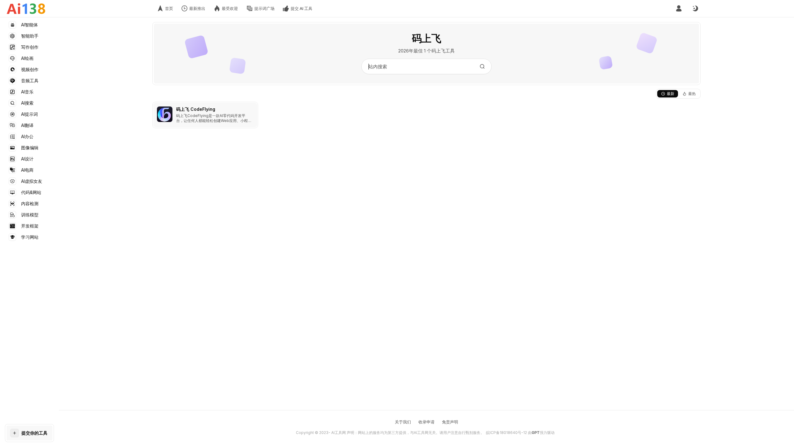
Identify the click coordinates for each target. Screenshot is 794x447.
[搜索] (482, 66)
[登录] (679, 8)
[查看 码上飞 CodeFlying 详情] (205, 115)
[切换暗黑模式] (695, 8)
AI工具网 (338, 432)
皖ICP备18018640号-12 (506, 432)
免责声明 (450, 421)
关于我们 (403, 421)
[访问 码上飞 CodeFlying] (164, 114)
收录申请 (426, 421)
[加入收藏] (251, 108)
